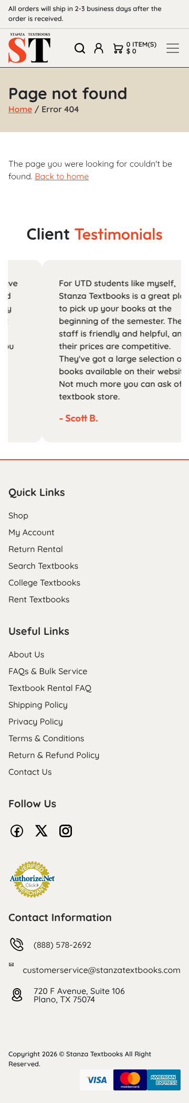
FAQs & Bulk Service (47, 671)
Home (20, 109)
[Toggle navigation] (173, 48)
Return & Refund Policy (53, 755)
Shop (18, 515)
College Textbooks (44, 582)
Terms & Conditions (46, 738)
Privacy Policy (35, 721)
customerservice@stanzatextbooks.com (102, 970)
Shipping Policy (38, 704)
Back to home (62, 176)
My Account (31, 532)
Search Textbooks (43, 565)
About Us (26, 654)
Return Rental (35, 549)
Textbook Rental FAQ (49, 688)
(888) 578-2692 (62, 944)
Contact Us (30, 771)
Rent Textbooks (38, 599)
